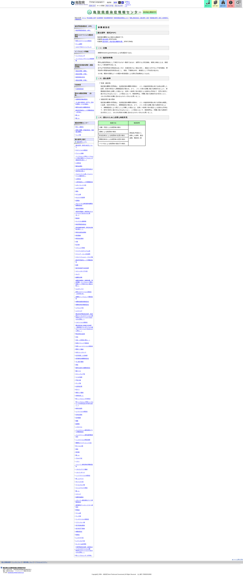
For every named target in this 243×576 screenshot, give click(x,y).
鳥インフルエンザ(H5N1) (83, 398)
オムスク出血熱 (80, 197)
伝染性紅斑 (79, 386)
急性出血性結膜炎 (81, 232)
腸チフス (78, 371)
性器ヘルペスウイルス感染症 (84, 346)
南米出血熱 (79, 408)
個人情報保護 (6, 562)
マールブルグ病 (80, 485)
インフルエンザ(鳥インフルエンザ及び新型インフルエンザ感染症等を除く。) (84, 158)
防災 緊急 (230, 6)
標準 (115, 3)
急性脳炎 (78, 235)
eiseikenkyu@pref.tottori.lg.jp (16, 572)
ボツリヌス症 (80, 481)
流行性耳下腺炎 (80, 528)
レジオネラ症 (80, 537)
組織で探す (223, 6)
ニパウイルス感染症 (82, 411)
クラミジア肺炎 (80, 248)
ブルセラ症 (79, 458)
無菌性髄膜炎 (80, 497)
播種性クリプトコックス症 (84, 443)
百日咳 (78, 452)
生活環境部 (100, 18)
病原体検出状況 (80, 77)
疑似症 (78, 218)
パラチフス (79, 427)
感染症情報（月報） (82, 74)
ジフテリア (79, 311)
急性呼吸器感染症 (81, 224)
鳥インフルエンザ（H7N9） (84, 555)
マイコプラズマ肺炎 (82, 488)
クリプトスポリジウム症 (83, 251)
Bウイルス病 (79, 446)
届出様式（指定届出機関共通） (113, 41)
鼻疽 (77, 449)
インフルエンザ (80, 55)
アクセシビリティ (41, 562)
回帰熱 (78, 200)
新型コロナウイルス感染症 (84, 41)
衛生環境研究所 (108, 18)
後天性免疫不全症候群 (82, 268)
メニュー (238, 6)
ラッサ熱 (78, 516)
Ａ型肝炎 (78, 179)
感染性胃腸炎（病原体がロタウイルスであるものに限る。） (84, 213)
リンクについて (17, 562)
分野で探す (215, 6)
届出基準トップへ (82, 142)
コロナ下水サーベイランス (84, 47)
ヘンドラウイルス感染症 (83, 475)
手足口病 (78, 380)
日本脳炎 (78, 417)
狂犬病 (78, 244)
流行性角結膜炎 (80, 525)
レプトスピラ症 (80, 541)
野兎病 (78, 510)
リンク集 (78, 135)
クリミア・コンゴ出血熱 (83, 254)
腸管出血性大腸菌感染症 (83, 107)
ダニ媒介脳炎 (80, 361)
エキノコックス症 (81, 185)
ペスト (78, 461)
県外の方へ (208, 6)
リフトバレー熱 (80, 522)
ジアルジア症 (80, 308)
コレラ (78, 274)
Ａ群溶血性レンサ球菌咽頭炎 (84, 182)
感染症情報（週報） (82, 71)
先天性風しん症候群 (82, 355)
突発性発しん (80, 395)
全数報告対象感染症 (82, 99)
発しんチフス (80, 478)
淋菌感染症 (78, 19)
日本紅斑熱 (79, 414)
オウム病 (78, 194)
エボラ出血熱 (80, 188)
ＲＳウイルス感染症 (82, 150)
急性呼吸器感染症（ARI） (83, 30)
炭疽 (77, 364)
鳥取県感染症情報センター (121, 18)
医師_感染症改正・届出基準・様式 (139, 18)
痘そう (78, 389)
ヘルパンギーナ (80, 472)
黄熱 (77, 191)
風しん (78, 118)
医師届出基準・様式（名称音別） (159, 18)
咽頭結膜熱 (79, 166)
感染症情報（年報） (82, 80)
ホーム (84, 18)
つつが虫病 (79, 377)
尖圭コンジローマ (81, 352)
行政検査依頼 (80, 89)
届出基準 (105, 39)
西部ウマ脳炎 (80, 349)
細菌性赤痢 (79, 277)
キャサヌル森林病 (81, 221)
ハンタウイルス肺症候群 (83, 440)
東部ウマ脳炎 (80, 392)
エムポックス (80, 289)
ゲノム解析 (79, 44)
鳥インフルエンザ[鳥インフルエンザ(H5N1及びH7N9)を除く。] (84, 403)
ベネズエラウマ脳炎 (82, 469)
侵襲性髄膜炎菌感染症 (82, 301)
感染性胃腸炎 (80, 208)
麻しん (78, 115)
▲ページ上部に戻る (237, 559)
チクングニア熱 (80, 374)
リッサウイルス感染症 (82, 519)
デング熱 (78, 383)
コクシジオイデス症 (82, 271)
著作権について (28, 562)
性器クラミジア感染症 (82, 343)
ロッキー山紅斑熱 (81, 544)
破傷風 (78, 424)
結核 (77, 265)
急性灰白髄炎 (80, 238)
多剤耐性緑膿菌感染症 (82, 358)
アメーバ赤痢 (80, 153)
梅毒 (77, 421)
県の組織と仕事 (91, 18)
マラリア (78, 494)
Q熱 (77, 241)
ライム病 (78, 513)
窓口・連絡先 (80, 127)
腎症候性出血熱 (80, 334)
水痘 (77, 337)
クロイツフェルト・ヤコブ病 (84, 257)
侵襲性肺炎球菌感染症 (82, 304)
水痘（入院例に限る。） (83, 340)
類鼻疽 (78, 534)
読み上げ (92, 5)
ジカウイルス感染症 (82, 322)
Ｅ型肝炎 (78, 163)
